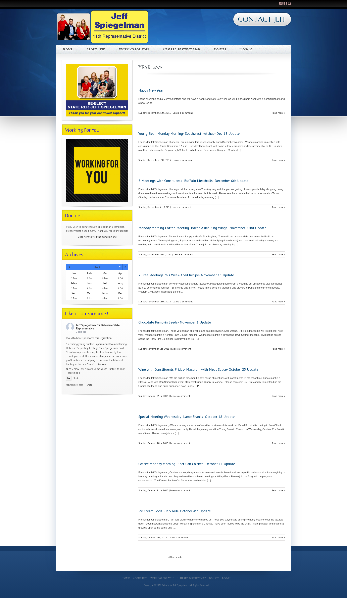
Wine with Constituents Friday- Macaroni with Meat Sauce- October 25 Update (198, 369)
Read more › (278, 112)
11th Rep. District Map (181, 49)
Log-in (246, 49)
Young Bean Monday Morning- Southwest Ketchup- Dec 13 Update (189, 133)
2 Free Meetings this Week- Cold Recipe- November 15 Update (186, 275)
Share (89, 384)
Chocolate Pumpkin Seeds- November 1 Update (174, 322)
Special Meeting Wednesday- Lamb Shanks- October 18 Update (186, 416)
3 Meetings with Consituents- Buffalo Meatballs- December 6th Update (193, 180)
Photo (76, 378)
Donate (220, 49)
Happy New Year (150, 90)
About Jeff (96, 49)
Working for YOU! (134, 49)
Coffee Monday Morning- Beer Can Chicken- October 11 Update (186, 463)
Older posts (175, 556)
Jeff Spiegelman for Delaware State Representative (98, 326)
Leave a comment (183, 112)
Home (67, 49)
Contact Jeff (262, 19)
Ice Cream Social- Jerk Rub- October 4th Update (174, 511)
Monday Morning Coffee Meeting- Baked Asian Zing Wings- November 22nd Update (202, 228)
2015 (97, 266)
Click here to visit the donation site (97, 237)
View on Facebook (74, 384)
